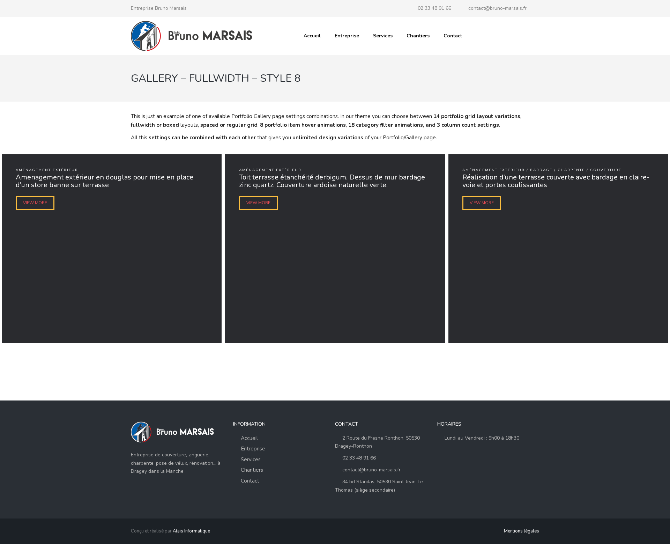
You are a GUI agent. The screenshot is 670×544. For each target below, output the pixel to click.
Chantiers (418, 35)
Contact (453, 35)
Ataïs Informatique (191, 531)
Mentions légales (521, 531)
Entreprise (347, 35)
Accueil (312, 35)
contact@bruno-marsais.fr (497, 8)
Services (383, 35)
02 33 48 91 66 (434, 8)
